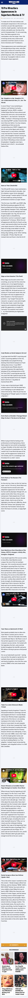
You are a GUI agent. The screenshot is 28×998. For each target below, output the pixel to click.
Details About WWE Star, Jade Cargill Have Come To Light (7, 968)
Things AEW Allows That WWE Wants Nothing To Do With (7, 991)
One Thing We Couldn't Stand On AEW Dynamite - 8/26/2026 (20, 968)
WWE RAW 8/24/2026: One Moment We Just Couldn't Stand (20, 991)
